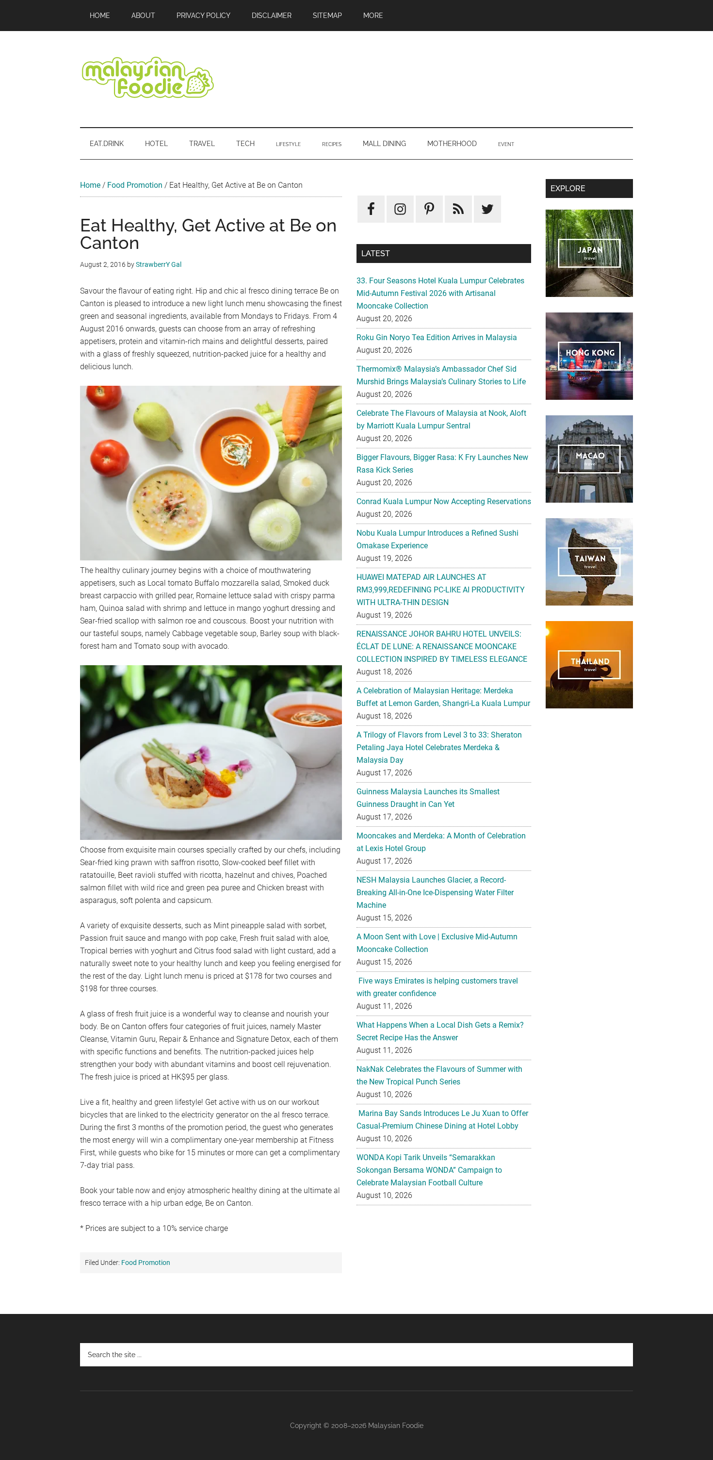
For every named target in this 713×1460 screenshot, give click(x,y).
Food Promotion (134, 185)
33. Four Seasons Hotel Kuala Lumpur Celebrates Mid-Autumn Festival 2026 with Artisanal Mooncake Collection (440, 293)
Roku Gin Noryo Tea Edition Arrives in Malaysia (436, 337)
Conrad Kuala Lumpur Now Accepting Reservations (443, 501)
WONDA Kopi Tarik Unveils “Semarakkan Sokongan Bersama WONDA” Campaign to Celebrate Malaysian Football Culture (429, 1170)
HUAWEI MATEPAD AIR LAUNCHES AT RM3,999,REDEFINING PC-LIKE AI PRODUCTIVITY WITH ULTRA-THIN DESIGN (440, 590)
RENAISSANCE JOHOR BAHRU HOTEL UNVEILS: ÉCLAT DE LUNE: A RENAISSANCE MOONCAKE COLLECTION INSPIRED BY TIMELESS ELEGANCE (441, 646)
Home (90, 185)
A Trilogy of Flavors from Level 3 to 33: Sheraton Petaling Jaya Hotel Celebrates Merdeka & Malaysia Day (439, 747)
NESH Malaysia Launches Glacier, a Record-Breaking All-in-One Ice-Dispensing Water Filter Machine (435, 892)
